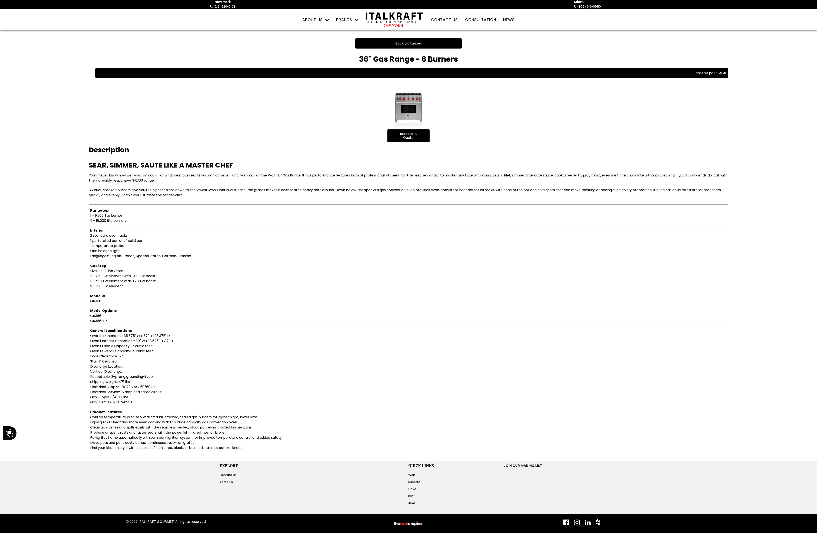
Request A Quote (408, 135)
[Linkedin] (588, 523)
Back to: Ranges (408, 43)
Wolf (411, 475)
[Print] (721, 72)
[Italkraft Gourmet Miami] (395, 19)
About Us (226, 482)
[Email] (724, 72)
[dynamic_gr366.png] (408, 103)
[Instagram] (577, 523)
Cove (412, 489)
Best (411, 496)
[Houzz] (597, 523)
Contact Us (228, 475)
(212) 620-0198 (224, 6)
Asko (411, 503)
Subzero (414, 482)
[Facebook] (567, 523)
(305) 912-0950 (588, 6)
